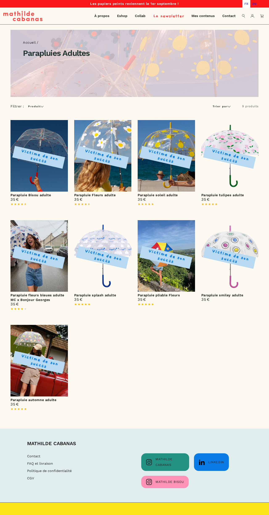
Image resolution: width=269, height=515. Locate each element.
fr (246, 3)
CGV (30, 478)
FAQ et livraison (40, 463)
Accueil (29, 42)
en (254, 3)
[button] (243, 16)
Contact (33, 456)
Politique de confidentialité (49, 471)
